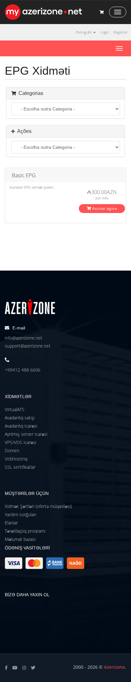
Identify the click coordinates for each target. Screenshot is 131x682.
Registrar (121, 32)
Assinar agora (104, 208)
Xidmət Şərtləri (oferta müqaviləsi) (38, 506)
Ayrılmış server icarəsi (26, 434)
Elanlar (11, 523)
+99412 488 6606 (22, 370)
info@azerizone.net (23, 338)
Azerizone (114, 667)
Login (104, 32)
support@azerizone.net (28, 346)
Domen (12, 450)
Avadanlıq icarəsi (21, 426)
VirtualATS (14, 409)
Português (84, 32)
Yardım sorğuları (20, 514)
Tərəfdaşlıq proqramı (25, 531)
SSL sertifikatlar (20, 467)
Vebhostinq (16, 459)
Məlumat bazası (20, 539)
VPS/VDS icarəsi (20, 442)
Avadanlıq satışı (20, 418)
